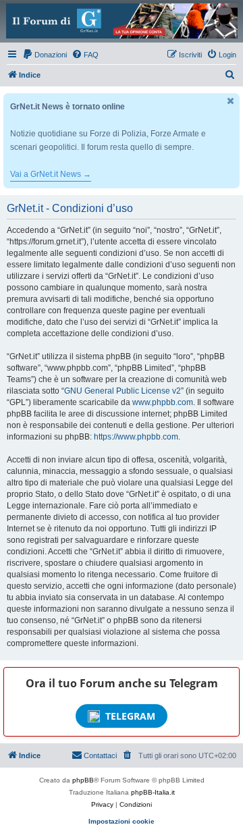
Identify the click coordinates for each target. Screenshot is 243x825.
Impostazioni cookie (121, 821)
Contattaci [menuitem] (100, 755)
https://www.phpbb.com (136, 437)
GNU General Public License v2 (122, 391)
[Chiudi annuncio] (231, 101)
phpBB (83, 780)
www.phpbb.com (162, 402)
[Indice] (121, 20)
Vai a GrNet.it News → (50, 174)
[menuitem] (44, 55)
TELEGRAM (130, 716)
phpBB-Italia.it (153, 792)
